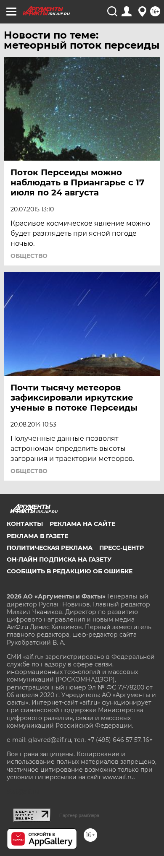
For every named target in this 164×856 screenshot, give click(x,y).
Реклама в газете (37, 536)
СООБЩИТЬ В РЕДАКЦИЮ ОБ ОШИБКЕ (69, 571)
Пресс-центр (121, 548)
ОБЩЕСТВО (29, 256)
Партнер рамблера (79, 815)
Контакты (25, 524)
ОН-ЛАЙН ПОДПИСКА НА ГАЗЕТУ (59, 559)
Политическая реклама (50, 548)
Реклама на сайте (82, 524)
